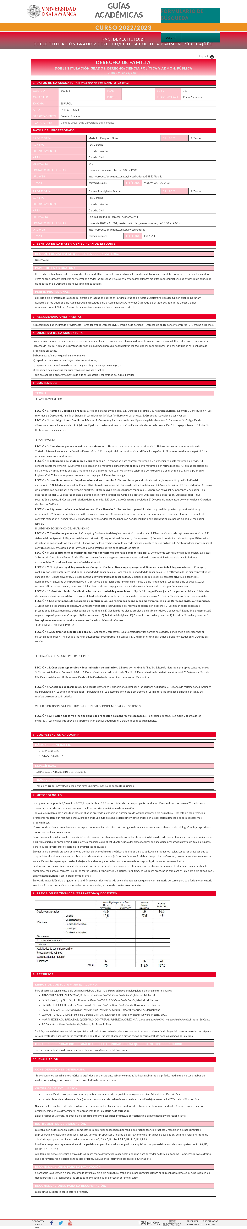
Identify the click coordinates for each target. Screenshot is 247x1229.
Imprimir (204, 56)
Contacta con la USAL (38, 1223)
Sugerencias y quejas (210, 1223)
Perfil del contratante (193, 1223)
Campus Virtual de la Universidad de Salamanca (87, 122)
